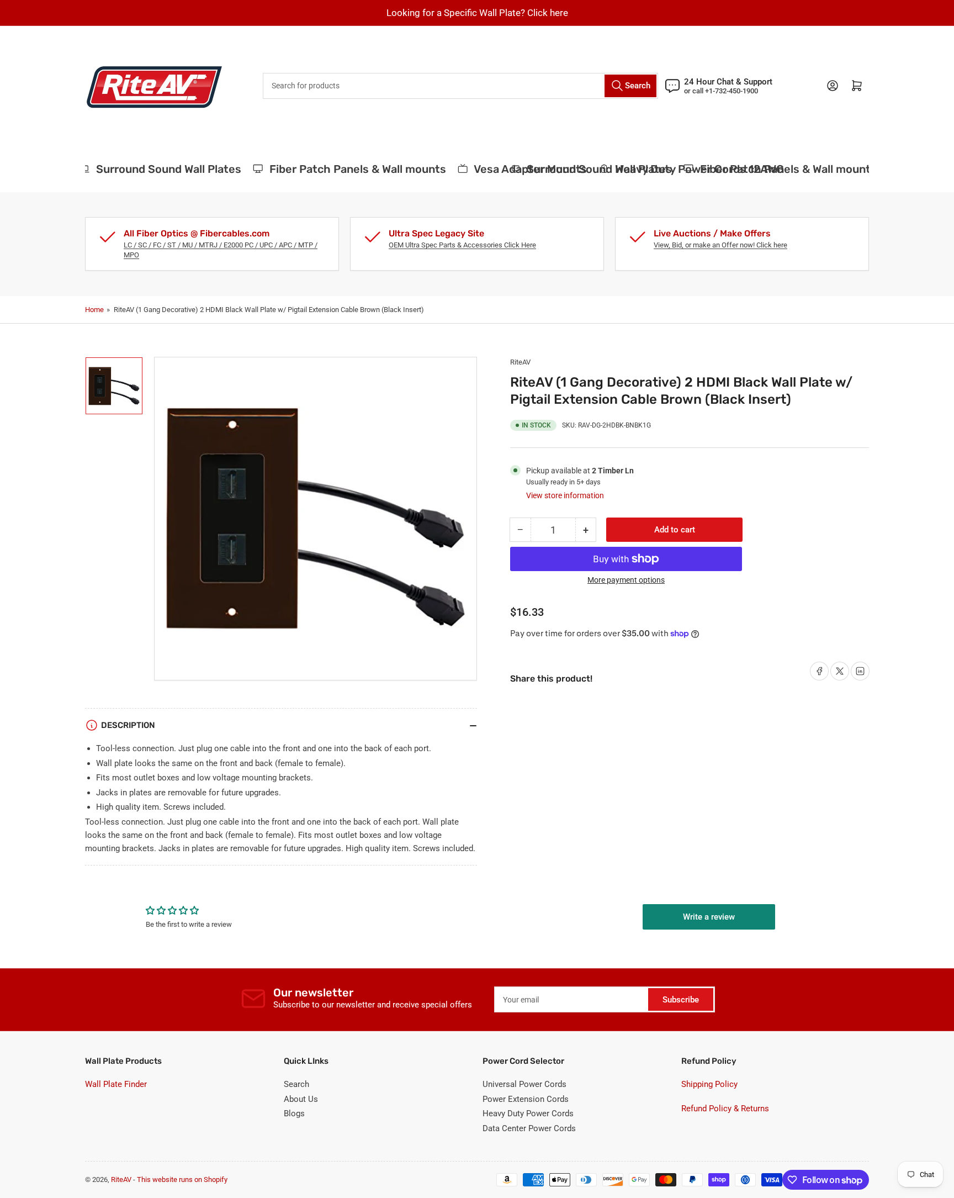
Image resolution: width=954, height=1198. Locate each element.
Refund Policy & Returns (725, 1108)
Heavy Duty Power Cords (528, 1113)
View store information (565, 495)
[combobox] (460, 86)
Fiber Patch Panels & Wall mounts (778, 169)
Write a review (709, 917)
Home (94, 309)
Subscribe (680, 1000)
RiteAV (520, 362)
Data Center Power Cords (529, 1128)
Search (296, 1084)
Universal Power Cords (524, 1084)
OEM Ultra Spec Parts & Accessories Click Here (462, 245)
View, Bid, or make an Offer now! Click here (720, 245)
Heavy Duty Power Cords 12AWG (401, 169)
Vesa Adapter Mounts (233, 169)
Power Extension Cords (526, 1099)
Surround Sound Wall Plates (589, 169)
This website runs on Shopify (182, 1179)
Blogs (294, 1113)
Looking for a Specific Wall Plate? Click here (477, 12)
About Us (301, 1099)
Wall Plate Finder (116, 1084)
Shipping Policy (709, 1084)
